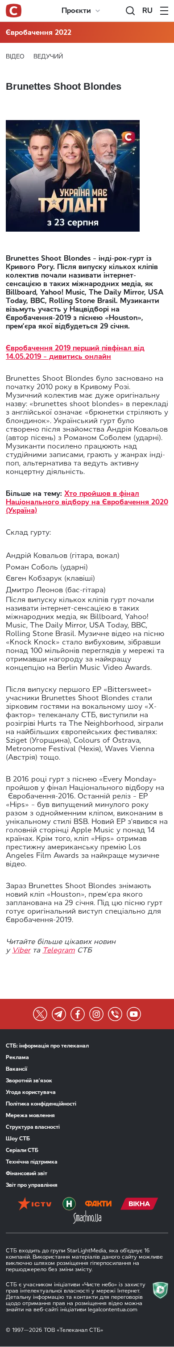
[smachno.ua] (87, 1217)
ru (147, 10)
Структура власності (33, 1127)
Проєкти (76, 10)
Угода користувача (31, 1092)
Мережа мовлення (30, 1115)
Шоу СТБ (18, 1138)
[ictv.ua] (35, 1203)
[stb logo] (13, 11)
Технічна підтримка (32, 1162)
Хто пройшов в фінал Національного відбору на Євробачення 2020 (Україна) (87, 502)
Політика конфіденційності (41, 1104)
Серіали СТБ (22, 1150)
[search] (130, 10)
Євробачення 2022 (38, 32)
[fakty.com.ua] (98, 1203)
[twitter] (40, 1014)
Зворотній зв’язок (29, 1080)
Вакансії (16, 1069)
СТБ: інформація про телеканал (47, 1046)
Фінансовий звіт (26, 1173)
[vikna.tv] (139, 1203)
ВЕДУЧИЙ (48, 56)
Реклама (17, 1057)
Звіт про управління (32, 1185)
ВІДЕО (15, 56)
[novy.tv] (69, 1203)
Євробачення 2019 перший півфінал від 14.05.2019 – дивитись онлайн (75, 352)
